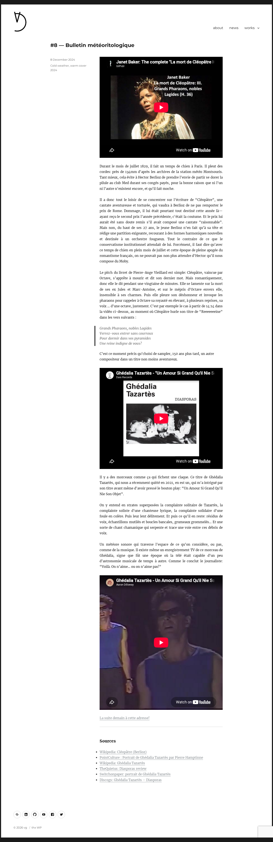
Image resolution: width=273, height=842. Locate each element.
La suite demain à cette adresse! (125, 718)
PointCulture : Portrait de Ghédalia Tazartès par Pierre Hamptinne (151, 758)
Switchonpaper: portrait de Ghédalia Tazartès (135, 774)
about (218, 28)
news (233, 28)
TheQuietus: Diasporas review (123, 769)
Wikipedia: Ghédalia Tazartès (122, 763)
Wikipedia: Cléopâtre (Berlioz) (123, 752)
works (249, 28)
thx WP (37, 827)
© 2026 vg (20, 827)
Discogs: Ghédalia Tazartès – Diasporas (131, 780)
